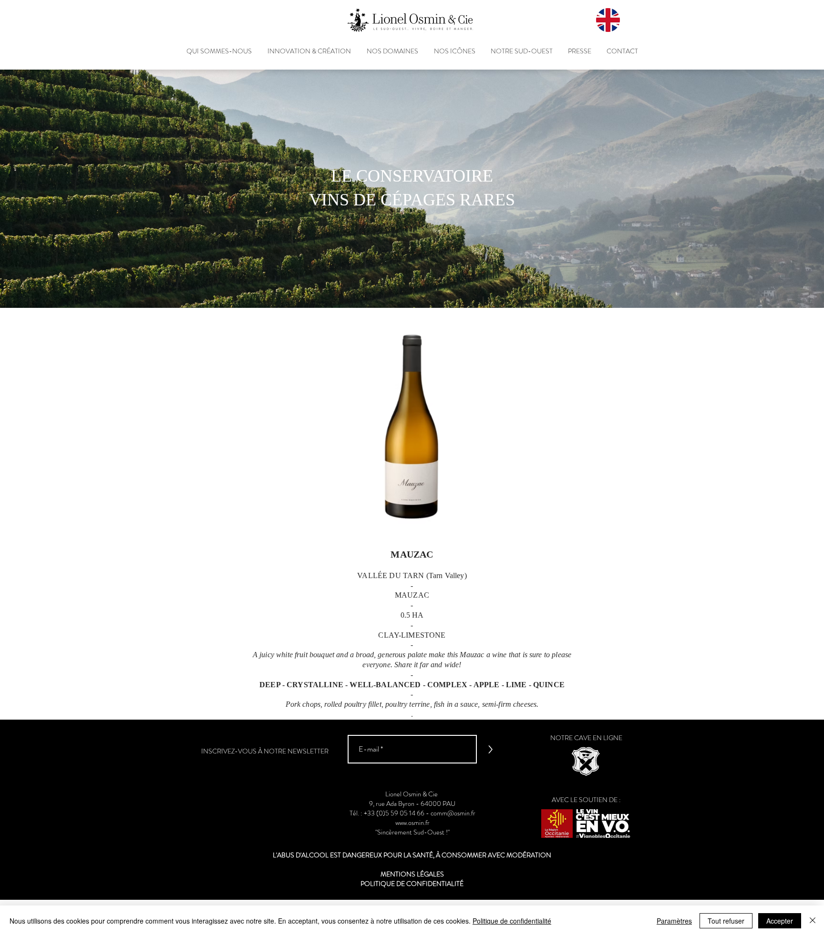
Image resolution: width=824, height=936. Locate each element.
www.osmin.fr (412, 822)
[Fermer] (812, 920)
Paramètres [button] (674, 921)
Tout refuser (726, 921)
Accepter (779, 921)
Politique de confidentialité (512, 921)
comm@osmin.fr (453, 813)
